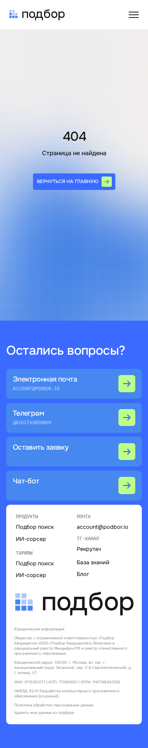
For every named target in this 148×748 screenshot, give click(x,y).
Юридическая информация (39, 629)
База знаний (93, 562)
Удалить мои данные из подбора (44, 712)
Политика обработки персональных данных (54, 705)
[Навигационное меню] (134, 15)
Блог (83, 574)
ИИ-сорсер (31, 575)
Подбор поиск (35, 563)
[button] (73, 452)
